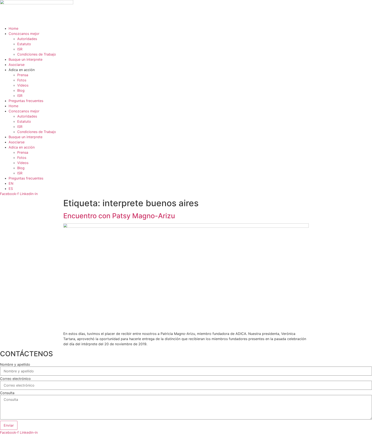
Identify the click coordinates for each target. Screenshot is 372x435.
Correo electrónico (15, 378)
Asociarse (17, 64)
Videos (22, 85)
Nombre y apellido (15, 364)
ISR (19, 49)
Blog (21, 90)
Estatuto (24, 44)
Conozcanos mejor (24, 33)
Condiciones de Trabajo (36, 54)
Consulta (7, 393)
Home (13, 28)
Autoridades (27, 39)
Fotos (21, 80)
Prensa (22, 75)
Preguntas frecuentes (26, 101)
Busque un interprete (25, 59)
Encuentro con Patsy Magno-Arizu (119, 216)
